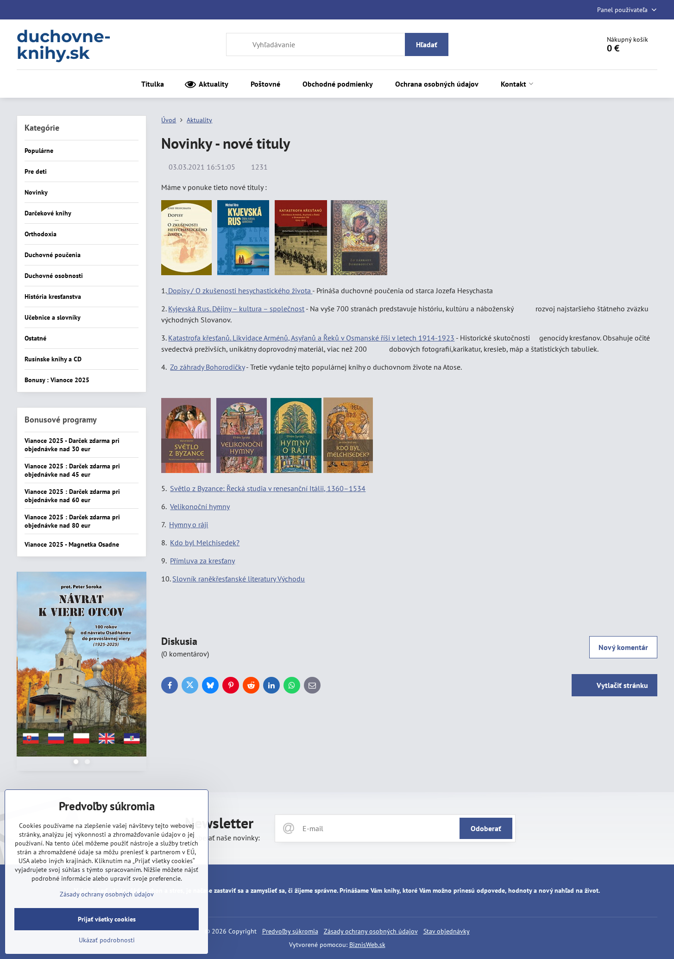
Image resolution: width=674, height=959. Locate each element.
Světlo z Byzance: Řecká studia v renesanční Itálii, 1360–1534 (267, 488)
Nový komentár (623, 647)
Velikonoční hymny (200, 506)
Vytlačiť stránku (621, 685)
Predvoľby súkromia (290, 931)
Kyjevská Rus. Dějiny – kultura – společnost (236, 308)
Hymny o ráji (188, 524)
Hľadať (426, 44)
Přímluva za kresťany (202, 560)
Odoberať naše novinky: (222, 837)
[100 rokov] (81, 665)
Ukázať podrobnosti (107, 940)
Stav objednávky (446, 931)
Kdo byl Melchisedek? (204, 542)
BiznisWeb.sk (367, 944)
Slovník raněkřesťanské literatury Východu (238, 578)
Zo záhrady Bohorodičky (207, 367)
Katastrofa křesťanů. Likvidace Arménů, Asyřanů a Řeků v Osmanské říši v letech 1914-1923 (311, 337)
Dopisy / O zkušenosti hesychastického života (239, 290)
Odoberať (486, 828)
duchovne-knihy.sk (64, 44)
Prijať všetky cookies (107, 919)
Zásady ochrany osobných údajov (371, 931)
